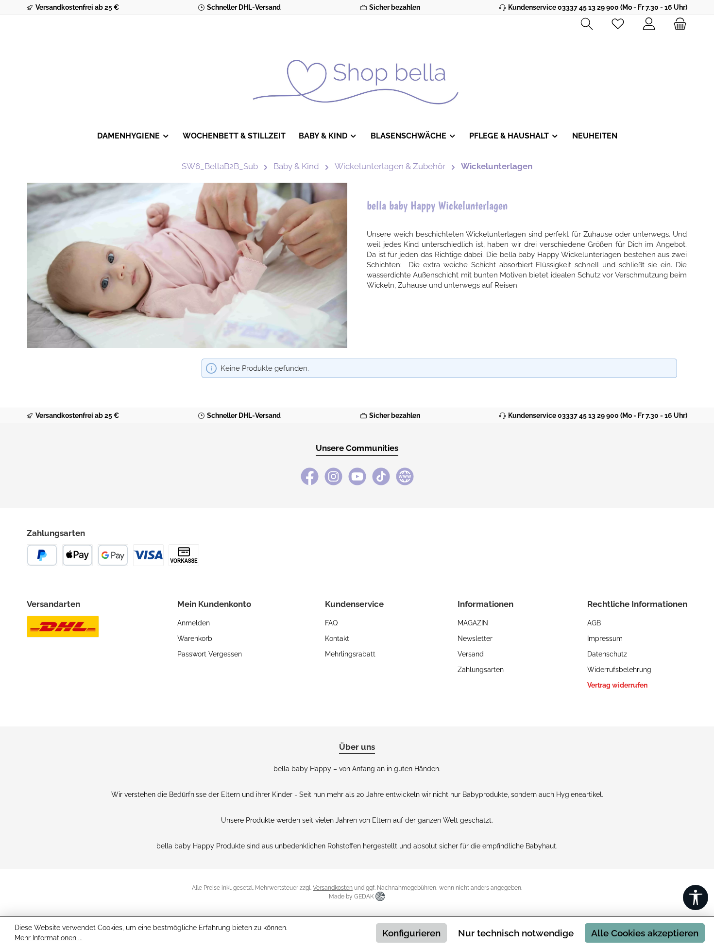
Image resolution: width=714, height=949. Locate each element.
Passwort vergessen (209, 654)
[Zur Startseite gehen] (357, 75)
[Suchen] (587, 24)
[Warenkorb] (677, 24)
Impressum (605, 638)
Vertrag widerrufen (617, 685)
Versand (471, 654)
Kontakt (337, 638)
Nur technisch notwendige (516, 933)
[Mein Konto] (649, 24)
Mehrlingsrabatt (350, 654)
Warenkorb (194, 638)
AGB (594, 623)
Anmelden (193, 623)
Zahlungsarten (481, 669)
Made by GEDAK (352, 896)
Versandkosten (333, 887)
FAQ (331, 623)
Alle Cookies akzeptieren (644, 933)
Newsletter (475, 638)
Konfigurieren (411, 933)
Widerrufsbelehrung (619, 669)
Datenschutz (607, 654)
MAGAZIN (473, 623)
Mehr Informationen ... (49, 938)
